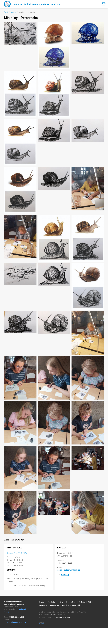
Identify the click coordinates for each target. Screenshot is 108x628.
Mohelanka (54, 605)
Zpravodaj (76, 605)
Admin (41, 622)
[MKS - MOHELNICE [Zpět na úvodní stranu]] (7, 4)
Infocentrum (71, 602)
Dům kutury (52, 602)
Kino (61, 602)
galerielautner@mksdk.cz (68, 570)
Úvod (6, 12)
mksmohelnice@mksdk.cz (15, 622)
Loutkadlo (43, 605)
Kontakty (65, 574)
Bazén (41, 602)
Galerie (13, 12)
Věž (89, 602)
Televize (65, 605)
